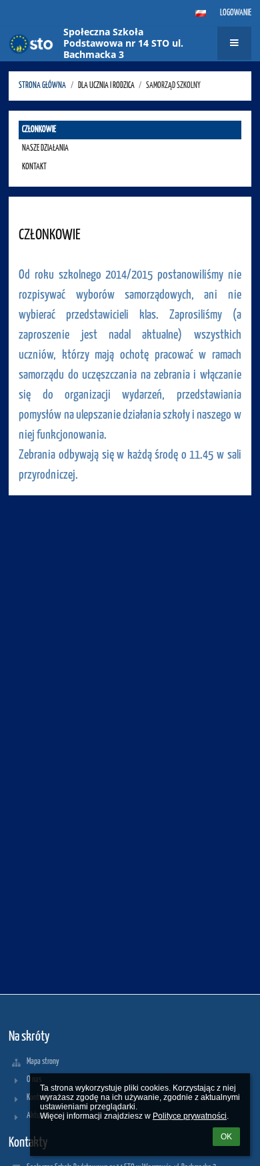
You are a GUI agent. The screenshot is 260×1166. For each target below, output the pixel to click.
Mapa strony (43, 1061)
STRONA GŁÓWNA (42, 85)
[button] (201, 13)
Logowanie (235, 13)
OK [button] (226, 1136)
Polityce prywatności (190, 1116)
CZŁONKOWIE (39, 129)
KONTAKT (34, 167)
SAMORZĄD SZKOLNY (173, 85)
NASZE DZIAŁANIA (45, 148)
